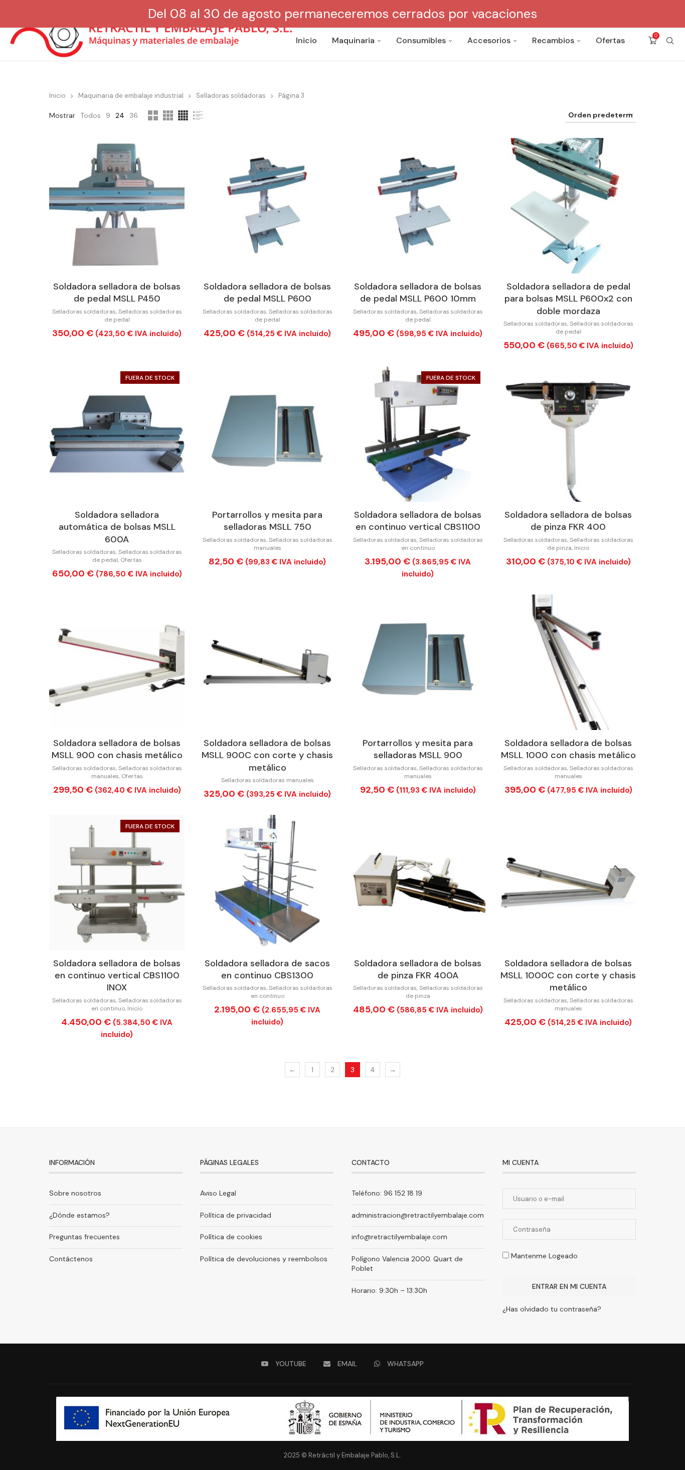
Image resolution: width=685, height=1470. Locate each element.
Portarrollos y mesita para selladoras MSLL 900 (418, 749)
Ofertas (610, 40)
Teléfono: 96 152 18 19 (387, 1193)
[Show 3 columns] (168, 115)
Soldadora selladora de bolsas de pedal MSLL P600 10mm (417, 292)
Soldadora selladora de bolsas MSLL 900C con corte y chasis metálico (267, 755)
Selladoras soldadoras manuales (267, 780)
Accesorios (488, 40)
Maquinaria (353, 40)
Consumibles (421, 40)
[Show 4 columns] (183, 115)
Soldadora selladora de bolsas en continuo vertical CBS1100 (417, 521)
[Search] (670, 41)
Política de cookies (231, 1236)
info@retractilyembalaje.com (399, 1236)
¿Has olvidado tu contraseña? (551, 1308)
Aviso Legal (218, 1193)
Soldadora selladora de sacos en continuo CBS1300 (267, 969)
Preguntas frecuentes (84, 1236)
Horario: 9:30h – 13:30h (389, 1290)
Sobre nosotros (75, 1193)
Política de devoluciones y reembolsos (263, 1258)
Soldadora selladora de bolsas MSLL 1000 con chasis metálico (568, 749)
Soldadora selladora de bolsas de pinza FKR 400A (417, 969)
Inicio (306, 40)
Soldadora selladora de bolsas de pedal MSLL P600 (267, 292)
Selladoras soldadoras (231, 95)
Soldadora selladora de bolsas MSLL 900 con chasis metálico (117, 749)
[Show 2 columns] (153, 115)
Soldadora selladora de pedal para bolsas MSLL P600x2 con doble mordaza (568, 298)
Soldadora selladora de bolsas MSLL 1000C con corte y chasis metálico (568, 975)
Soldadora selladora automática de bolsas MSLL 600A (117, 527)
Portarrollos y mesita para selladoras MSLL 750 (267, 521)
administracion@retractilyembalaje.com (418, 1215)
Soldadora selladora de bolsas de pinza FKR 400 (568, 521)
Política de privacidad (235, 1215)
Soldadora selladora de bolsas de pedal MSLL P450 (117, 292)
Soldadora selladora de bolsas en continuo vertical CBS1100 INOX (117, 975)
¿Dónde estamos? (79, 1215)
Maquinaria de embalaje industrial (131, 95)
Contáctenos (71, 1258)
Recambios (553, 40)
